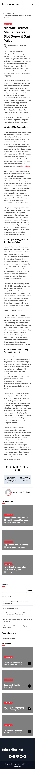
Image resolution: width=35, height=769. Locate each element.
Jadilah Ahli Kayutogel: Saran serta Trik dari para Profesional (17, 620)
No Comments (8, 47)
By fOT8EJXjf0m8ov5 (12, 45)
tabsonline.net (11, 4)
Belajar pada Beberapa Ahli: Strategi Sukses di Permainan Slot (17, 520)
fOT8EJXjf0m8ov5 (23, 492)
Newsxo (26, 764)
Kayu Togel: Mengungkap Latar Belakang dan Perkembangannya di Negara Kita (16, 570)
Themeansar (17, 766)
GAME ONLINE (8, 24)
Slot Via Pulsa (25, 166)
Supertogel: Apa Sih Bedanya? (17, 545)
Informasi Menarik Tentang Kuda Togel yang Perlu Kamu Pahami (18, 626)
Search (5, 585)
